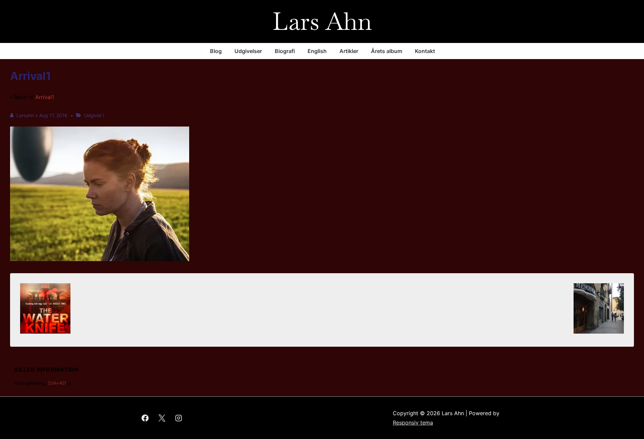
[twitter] (162, 418)
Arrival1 (44, 97)
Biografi (285, 51)
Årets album (386, 51)
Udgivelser (248, 51)
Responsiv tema (413, 422)
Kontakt (425, 51)
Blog (216, 51)
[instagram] (178, 418)
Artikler (348, 51)
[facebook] (145, 418)
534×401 (57, 383)
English (317, 51)
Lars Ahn (322, 21)
